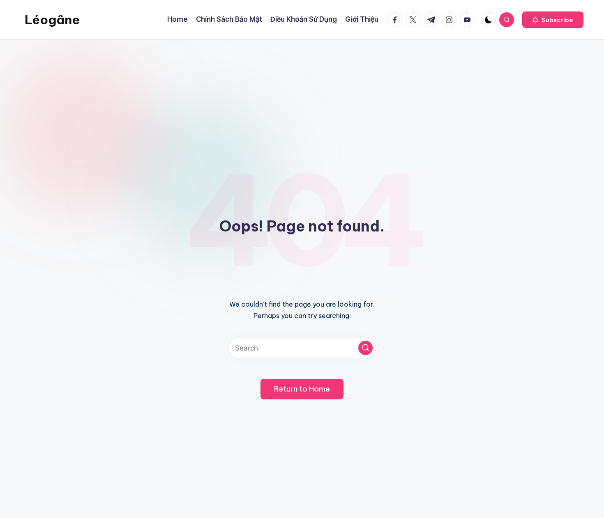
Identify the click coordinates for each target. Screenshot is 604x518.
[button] (552, 19)
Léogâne (52, 20)
